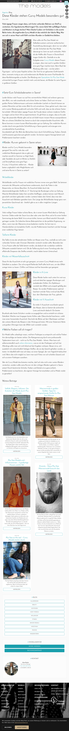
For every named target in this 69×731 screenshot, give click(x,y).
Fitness (34, 619)
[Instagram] (66, 17)
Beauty (34, 604)
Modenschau (23, 707)
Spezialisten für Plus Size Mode (52, 77)
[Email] (66, 10)
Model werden (34, 646)
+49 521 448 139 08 (26, 665)
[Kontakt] (66, 6)
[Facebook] (66, 14)
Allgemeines (34, 601)
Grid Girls (38, 688)
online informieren (26, 343)
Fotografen (39, 707)
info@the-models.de (62, 694)
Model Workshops (41, 704)
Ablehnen (8, 727)
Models (21, 685)
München (4, 700)
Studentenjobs (41, 697)
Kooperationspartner (43, 701)
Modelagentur (7, 685)
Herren (21, 691)
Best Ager (22, 694)
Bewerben (25, 1)
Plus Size (21, 697)
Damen (20, 688)
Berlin (3, 688)
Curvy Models (49, 60)
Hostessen (34, 608)
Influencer (34, 615)
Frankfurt (5, 710)
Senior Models (34, 622)
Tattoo (20, 700)
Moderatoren (34, 633)
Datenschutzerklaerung (21, 722)
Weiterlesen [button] (16, 451)
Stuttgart (5, 707)
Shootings (34, 626)
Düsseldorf (6, 694)
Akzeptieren (21, 727)
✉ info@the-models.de (51, 1)
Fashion (34, 630)
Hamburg (4, 691)
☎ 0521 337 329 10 (36, 1)
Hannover (5, 704)
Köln (3, 697)
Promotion (38, 691)
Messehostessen (41, 685)
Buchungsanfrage (13, 1)
